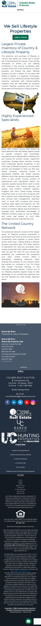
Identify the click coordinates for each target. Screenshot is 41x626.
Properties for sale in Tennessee (15, 334)
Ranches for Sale (8, 351)
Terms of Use (20, 491)
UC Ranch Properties (20, 459)
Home (20, 480)
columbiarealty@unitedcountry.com (21, 396)
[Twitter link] (20, 402)
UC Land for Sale (20, 463)
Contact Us (20, 487)
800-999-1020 (20, 523)
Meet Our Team (20, 486)
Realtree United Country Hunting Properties (20, 471)
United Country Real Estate (20, 450)
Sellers (20, 484)
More (24, 367)
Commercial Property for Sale (14, 354)
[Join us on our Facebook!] (7, 402)
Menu (21, 10)
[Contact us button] (28, 621)
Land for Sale (7, 349)
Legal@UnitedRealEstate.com (21, 571)
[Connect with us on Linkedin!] (14, 402)
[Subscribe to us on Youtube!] (26, 402)
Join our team (20, 467)
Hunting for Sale (8, 356)
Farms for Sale (7, 346)
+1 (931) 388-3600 (24, 385)
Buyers (20, 482)
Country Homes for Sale (11, 344)
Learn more (20, 37)
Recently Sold (20, 493)
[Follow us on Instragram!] (33, 402)
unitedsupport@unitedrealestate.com (16, 545)
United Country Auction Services (20, 455)
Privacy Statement (20, 489)
